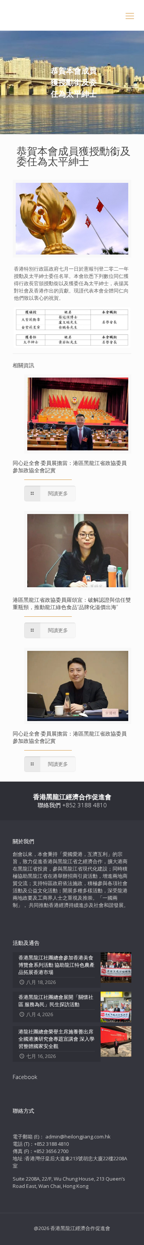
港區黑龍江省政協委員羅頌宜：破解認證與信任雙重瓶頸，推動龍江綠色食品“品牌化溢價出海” (72, 603)
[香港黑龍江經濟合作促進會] (72, 15)
